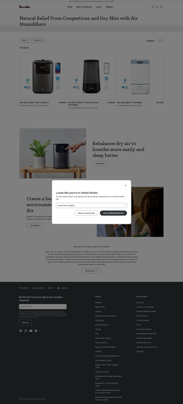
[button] (113, 213)
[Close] (125, 185)
